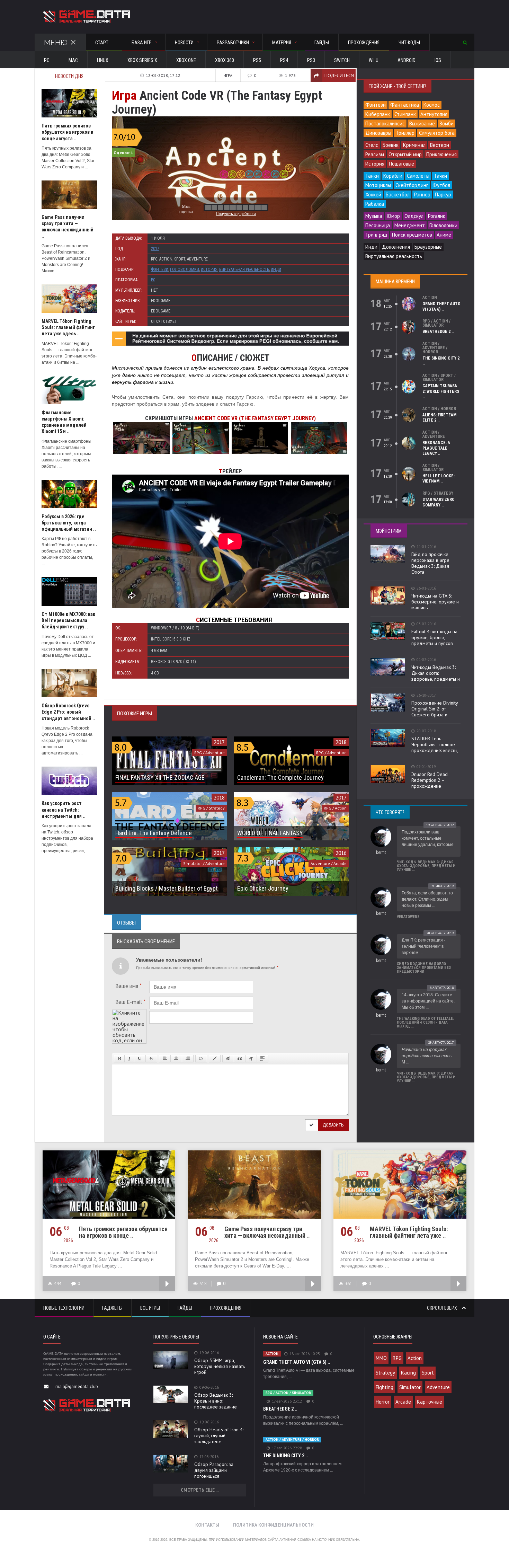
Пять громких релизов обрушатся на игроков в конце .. (123, 1232)
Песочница (377, 225)
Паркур (443, 194)
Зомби (446, 123)
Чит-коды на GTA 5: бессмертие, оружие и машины (435, 602)
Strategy (385, 1372)
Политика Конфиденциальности (273, 1525)
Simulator (410, 1387)
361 (348, 1284)
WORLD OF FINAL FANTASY (270, 833)
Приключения (441, 154)
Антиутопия (433, 114)
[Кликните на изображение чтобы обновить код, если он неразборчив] (129, 1011)
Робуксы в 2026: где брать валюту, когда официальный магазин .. (69, 523)
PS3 (311, 60)
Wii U (373, 60)
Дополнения (396, 247)
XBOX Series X (142, 60)
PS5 (257, 60)
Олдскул (413, 216)
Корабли (392, 176)
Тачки (440, 176)
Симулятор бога (437, 133)
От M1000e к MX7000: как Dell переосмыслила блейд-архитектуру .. (68, 620)
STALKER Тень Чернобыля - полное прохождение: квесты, (434, 744)
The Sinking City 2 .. (285, 1455)
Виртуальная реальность (244, 269)
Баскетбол (398, 194)
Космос (431, 104)
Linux (102, 60)
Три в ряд (376, 234)
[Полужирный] (119, 1058)
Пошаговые (401, 163)
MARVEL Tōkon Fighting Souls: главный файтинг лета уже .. (408, 1232)
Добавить (333, 1125)
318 (203, 1284)
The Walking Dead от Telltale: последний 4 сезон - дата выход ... (425, 1022)
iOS (438, 60)
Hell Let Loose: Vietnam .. (438, 479)
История (209, 269)
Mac (73, 60)
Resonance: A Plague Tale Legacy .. (436, 448)
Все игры (150, 1308)
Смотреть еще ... (199, 1490)
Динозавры (378, 133)
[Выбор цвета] (215, 1058)
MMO (381, 1358)
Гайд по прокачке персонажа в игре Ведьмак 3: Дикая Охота (430, 563)
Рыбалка (374, 204)
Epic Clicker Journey (262, 888)
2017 (155, 248)
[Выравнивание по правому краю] (188, 1058)
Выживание (422, 123)
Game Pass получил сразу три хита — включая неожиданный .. (267, 1232)
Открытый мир (405, 154)
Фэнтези (159, 269)
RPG (397, 1358)
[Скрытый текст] (228, 1058)
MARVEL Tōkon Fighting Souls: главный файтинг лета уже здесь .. (68, 327)
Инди (276, 269)
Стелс (371, 145)
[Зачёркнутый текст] (151, 1058)
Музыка (373, 216)
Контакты (207, 1525)
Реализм (374, 154)
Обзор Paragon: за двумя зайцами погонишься (213, 1470)
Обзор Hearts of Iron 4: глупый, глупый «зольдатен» (218, 1435)
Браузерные (428, 247)
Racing (408, 1372)
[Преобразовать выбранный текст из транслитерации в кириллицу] (251, 1058)
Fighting (384, 1387)
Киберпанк (377, 114)
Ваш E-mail (130, 1002)
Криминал (414, 145)
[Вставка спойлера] (262, 1058)
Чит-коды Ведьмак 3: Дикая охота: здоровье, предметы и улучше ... (426, 866)
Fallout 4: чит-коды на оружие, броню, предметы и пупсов (434, 637)
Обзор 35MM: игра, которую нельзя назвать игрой (219, 1366)
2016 (341, 853)
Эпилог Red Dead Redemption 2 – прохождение (429, 780)
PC (47, 60)
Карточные (429, 1401)
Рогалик (436, 216)
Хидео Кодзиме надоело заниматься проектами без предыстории (424, 968)
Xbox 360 (224, 60)
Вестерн (439, 145)
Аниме (444, 234)
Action (415, 1358)
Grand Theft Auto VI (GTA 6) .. (441, 306)
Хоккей (373, 194)
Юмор (393, 216)
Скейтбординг (411, 185)
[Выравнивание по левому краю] (165, 1058)
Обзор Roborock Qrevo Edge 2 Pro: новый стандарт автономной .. (68, 712)
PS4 (284, 60)
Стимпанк (405, 114)
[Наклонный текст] (129, 1058)
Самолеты (418, 176)
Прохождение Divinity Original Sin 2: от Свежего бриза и (434, 709)
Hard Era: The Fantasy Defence (153, 833)
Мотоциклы (378, 185)
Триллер (405, 133)
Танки (372, 176)
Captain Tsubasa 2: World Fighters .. (440, 391)
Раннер (422, 194)
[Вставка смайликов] (201, 1058)
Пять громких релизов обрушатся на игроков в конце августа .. (67, 132)
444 (57, 1284)
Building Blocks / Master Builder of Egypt (166, 888)
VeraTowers (408, 917)
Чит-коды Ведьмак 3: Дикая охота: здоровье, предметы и (435, 673)
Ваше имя (128, 986)
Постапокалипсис (385, 123)
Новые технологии (63, 1308)
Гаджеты (112, 1308)
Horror (383, 1401)
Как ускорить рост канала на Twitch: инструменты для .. (64, 810)
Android (407, 60)
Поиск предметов (412, 234)
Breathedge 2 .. (438, 331)
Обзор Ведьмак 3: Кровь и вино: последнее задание (215, 1401)
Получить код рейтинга (236, 213)
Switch (342, 60)
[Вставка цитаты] (239, 1058)
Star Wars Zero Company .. (438, 502)
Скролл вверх (442, 1308)
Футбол (441, 185)
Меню (56, 42)
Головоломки (184, 269)
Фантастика (404, 104)
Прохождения (363, 42)
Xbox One (186, 60)
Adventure (438, 1387)
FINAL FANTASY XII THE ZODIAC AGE (160, 777)
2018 (341, 742)
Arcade (403, 1401)
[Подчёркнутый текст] (140, 1058)
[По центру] (176, 1058)
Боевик (391, 145)
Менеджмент (409, 225)
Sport (428, 1372)
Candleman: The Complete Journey (280, 777)
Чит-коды (409, 42)
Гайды (321, 42)
